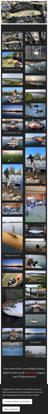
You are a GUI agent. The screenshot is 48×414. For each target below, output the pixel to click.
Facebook (31, 372)
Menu (43, 5)
